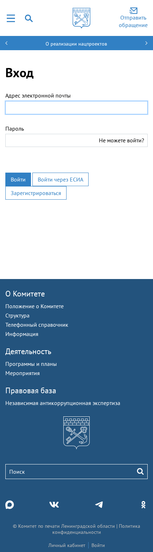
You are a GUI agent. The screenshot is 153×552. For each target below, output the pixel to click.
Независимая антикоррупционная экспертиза (62, 402)
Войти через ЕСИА (60, 179)
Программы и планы (31, 363)
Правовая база (30, 390)
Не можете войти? (121, 140)
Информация (21, 333)
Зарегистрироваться (36, 192)
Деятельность (28, 351)
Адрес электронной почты (38, 95)
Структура (17, 315)
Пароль (14, 128)
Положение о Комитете (34, 306)
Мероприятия (22, 373)
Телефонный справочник (36, 324)
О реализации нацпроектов (76, 44)
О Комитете (25, 294)
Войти (18, 179)
